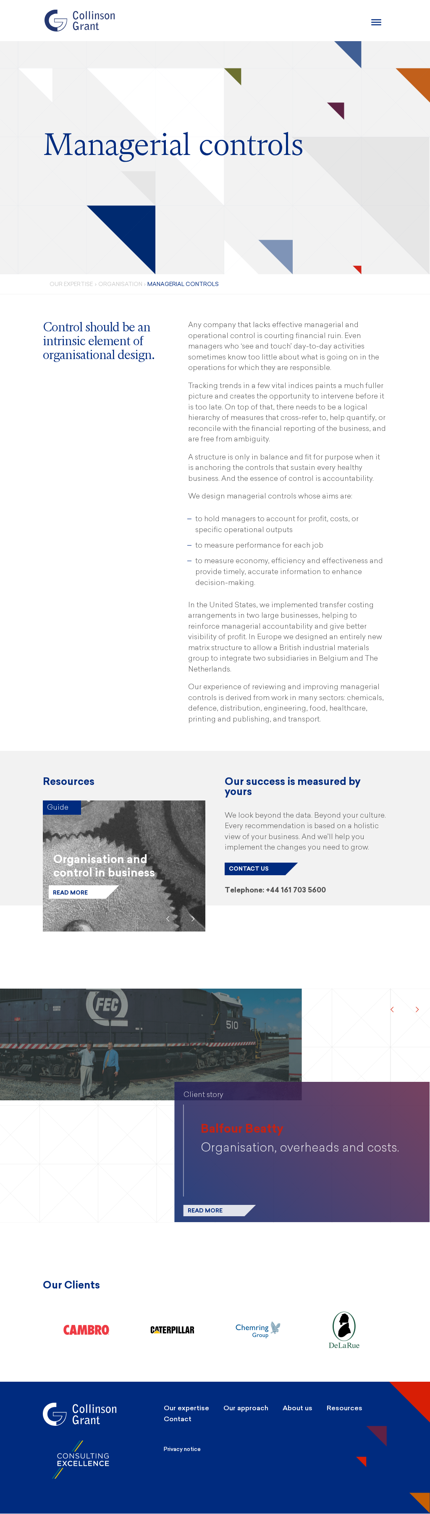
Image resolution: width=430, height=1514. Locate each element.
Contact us (249, 869)
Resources (344, 1408)
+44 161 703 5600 (296, 890)
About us (297, 1408)
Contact (177, 1419)
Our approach (245, 1408)
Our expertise (186, 1408)
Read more (70, 893)
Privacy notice (182, 1449)
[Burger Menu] (376, 22)
